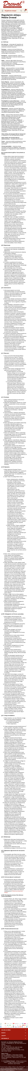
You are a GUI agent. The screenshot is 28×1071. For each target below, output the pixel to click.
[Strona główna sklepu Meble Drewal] (14, 4)
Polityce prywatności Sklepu (13, 891)
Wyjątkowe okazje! (10, 11)
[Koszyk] (25, 11)
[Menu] (2, 10)
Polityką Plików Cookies (10, 1067)
